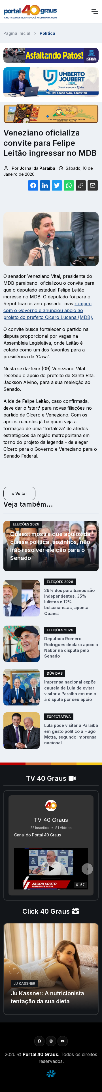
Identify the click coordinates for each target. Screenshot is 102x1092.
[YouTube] (63, 1041)
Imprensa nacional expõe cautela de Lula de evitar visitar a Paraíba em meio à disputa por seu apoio (70, 690)
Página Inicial (16, 33)
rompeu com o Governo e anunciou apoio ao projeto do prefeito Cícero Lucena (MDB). (48, 310)
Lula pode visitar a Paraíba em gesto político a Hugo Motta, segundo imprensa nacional (71, 734)
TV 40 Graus (51, 819)
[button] (47, 56)
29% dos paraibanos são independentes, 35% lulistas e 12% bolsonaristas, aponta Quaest (69, 602)
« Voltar (19, 493)
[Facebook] (39, 1041)
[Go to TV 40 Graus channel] (51, 805)
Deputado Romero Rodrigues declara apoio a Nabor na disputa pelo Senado (71, 647)
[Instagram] (51, 1041)
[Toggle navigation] (94, 12)
